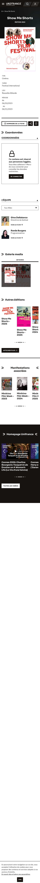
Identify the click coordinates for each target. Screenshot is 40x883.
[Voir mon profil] (35, 4)
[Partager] (30, 123)
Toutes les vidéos (10, 486)
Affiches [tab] (20, 260)
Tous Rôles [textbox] (8, 208)
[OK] (20, 879)
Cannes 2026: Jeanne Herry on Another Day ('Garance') (13, 465)
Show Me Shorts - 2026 (6, 321)
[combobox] (20, 208)
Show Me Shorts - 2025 (21, 332)
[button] (28, 267)
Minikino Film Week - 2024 (23, 396)
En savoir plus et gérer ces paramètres (16, 874)
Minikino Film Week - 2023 (8, 396)
